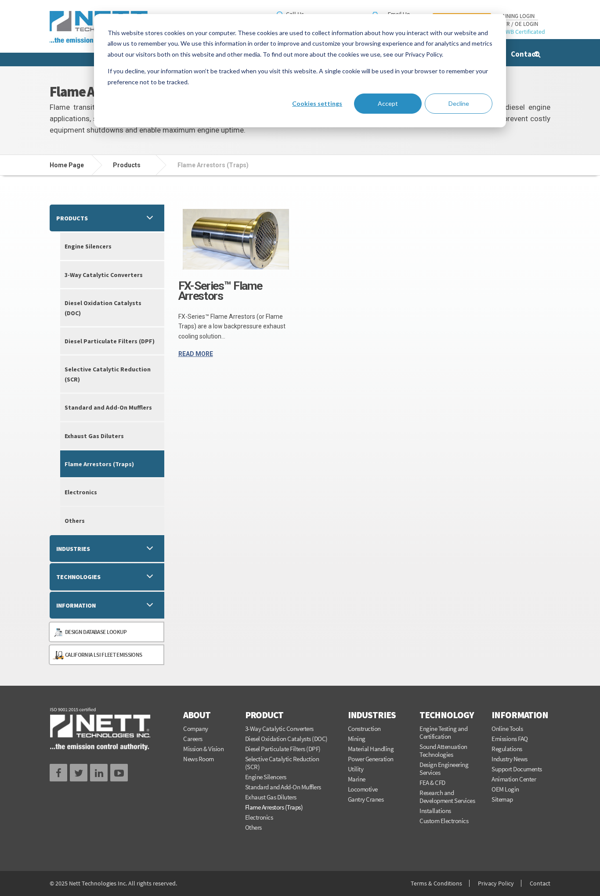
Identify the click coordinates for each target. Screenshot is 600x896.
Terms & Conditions (436, 883)
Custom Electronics (443, 821)
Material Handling (371, 749)
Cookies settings (317, 103)
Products (72, 218)
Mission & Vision (203, 749)
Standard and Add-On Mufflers (108, 407)
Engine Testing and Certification (443, 733)
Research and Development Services (447, 796)
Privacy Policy (496, 883)
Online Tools (507, 729)
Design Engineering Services (443, 768)
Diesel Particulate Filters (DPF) (110, 341)
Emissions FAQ (510, 738)
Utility (356, 769)
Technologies (78, 577)
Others (75, 521)
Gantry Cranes (366, 799)
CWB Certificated (523, 32)
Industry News (510, 759)
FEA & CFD (432, 782)
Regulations (507, 749)
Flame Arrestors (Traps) (99, 464)
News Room (198, 759)
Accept (388, 103)
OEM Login (505, 789)
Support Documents (517, 769)
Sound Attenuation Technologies (443, 750)
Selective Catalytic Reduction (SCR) (108, 374)
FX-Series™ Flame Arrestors (220, 291)
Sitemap (502, 799)
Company (195, 729)
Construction (364, 729)
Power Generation (371, 759)
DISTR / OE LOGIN (516, 24)
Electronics (81, 492)
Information (76, 605)
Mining (356, 738)
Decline (458, 103)
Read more (195, 353)
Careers (192, 738)
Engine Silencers (88, 246)
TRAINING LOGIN (515, 16)
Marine (356, 779)
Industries (73, 549)
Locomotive (363, 789)
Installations (435, 810)
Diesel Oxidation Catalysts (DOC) (103, 308)
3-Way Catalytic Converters (104, 275)
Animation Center (514, 779)
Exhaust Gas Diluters (94, 436)
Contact (525, 54)
